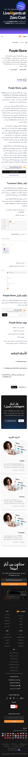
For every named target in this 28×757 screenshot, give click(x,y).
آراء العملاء (21, 640)
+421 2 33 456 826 (14, 680)
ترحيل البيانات (7, 617)
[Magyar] (21, 735)
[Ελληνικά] (13, 733)
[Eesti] (5, 733)
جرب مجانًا (14, 387)
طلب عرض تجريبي (14, 171)
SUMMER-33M (12, 21)
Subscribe (14, 721)
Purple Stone (15, 42)
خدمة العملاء (16, 159)
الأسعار (20, 618)
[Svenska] (13, 738)
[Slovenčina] (18, 738)
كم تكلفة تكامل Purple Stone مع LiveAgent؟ (15, 368)
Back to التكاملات (22, 387)
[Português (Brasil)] (26, 738)
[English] (10, 733)
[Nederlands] (8, 735)
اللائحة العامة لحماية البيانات (18, 746)
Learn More (19, 80)
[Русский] (21, 738)
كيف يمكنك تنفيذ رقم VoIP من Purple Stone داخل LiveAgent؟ (13, 375)
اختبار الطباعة (7, 645)
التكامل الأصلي (23, 69)
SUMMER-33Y (9, 23)
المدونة (7, 634)
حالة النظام (7, 620)
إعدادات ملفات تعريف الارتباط (14, 748)
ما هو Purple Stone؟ (21, 361)
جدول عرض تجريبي (14, 584)
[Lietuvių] (13, 735)
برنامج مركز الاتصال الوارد (14, 664)
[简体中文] (5, 738)
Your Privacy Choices (13, 750)
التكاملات (22, 42)
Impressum (20, 645)
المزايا (21, 621)
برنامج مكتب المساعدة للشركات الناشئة (14, 673)
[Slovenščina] (16, 738)
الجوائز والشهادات (21, 637)
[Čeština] (21, 733)
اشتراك (4, 314)
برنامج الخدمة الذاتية (14, 661)
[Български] (23, 733)
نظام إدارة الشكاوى (14, 667)
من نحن (21, 634)
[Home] (26, 42)
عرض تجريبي (21, 615)
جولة (21, 627)
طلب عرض (7, 626)
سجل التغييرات (7, 623)
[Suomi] (3, 733)
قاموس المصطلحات (7, 637)
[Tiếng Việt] (8, 738)
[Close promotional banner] (26, 2)
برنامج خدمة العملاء (14, 655)
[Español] (8, 733)
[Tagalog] (10, 738)
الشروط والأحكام (22, 744)
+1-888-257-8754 (14, 682)
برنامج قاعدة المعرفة (14, 652)
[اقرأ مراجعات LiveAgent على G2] (14, 706)
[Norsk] (5, 735)
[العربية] (26, 733)
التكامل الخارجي (13, 69)
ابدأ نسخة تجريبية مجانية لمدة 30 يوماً (14, 580)
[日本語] (16, 735)
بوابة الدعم (7, 614)
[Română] (23, 738)
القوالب (7, 643)
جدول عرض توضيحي (11, 420)
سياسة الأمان (14, 744)
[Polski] (3, 735)
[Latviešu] (10, 735)
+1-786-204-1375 (14, 685)
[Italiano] (18, 735)
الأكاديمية (7, 640)
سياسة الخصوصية (5, 744)
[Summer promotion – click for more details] (14, 17)
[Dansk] (18, 733)
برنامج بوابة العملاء (14, 670)
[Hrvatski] (23, 735)
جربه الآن (21, 420)
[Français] (26, 735)
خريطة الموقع (7, 746)
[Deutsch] (16, 733)
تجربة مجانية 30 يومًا (14, 175)
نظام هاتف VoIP (14, 658)
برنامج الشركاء (21, 643)
